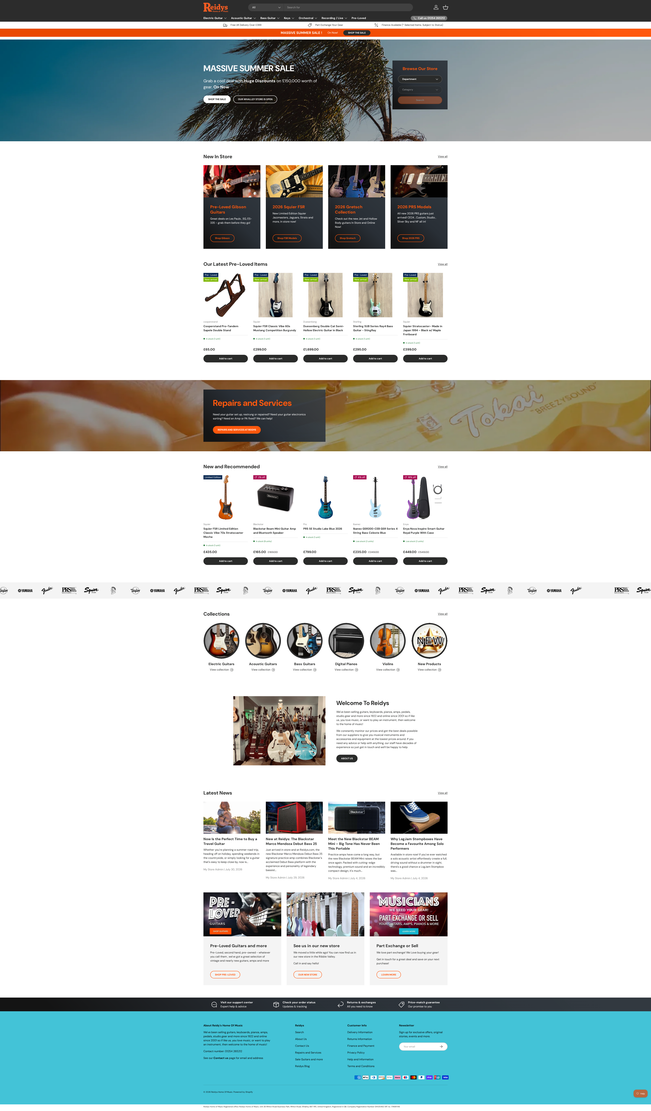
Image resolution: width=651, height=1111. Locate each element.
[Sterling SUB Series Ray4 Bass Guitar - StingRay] (375, 295)
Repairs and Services (308, 1052)
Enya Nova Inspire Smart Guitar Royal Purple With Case (424, 531)
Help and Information (360, 1059)
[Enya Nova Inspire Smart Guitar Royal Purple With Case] (425, 497)
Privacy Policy (356, 1052)
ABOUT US (347, 758)
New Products (429, 664)
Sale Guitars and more (309, 1059)
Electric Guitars (221, 664)
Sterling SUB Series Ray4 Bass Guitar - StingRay (373, 328)
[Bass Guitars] (305, 641)
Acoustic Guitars (263, 664)
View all (443, 156)
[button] (445, 7)
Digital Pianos (346, 664)
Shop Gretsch (348, 238)
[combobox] (330, 7)
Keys (287, 18)
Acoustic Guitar (241, 18)
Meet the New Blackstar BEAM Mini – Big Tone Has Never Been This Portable (354, 844)
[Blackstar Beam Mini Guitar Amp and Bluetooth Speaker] (275, 497)
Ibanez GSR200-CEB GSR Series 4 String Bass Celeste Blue (375, 531)
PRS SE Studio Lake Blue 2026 (322, 528)
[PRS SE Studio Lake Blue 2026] (325, 497)
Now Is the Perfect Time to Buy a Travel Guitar (230, 841)
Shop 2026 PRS (410, 238)
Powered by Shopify (243, 1092)
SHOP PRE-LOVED (225, 974)
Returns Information (359, 1039)
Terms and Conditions (360, 1066)
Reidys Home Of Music (222, 1092)
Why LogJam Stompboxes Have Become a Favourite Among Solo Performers (417, 844)
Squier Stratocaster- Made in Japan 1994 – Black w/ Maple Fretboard (422, 330)
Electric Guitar (213, 18)
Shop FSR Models (287, 238)
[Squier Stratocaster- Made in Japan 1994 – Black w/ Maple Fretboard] (425, 295)
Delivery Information (359, 1032)
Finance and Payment (360, 1046)
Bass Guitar (268, 18)
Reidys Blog (302, 1066)
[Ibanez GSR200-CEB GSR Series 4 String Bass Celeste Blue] (375, 497)
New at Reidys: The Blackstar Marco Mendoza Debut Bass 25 (291, 841)
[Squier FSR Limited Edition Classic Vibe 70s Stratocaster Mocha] (225, 497)
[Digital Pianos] (346, 641)
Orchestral (306, 18)
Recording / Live (332, 18)
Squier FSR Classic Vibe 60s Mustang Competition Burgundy (274, 328)
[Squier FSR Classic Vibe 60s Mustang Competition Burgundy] (275, 295)
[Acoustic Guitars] (263, 641)
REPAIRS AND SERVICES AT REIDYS (237, 429)
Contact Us (302, 1046)
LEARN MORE (388, 974)
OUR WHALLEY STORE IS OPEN (255, 99)
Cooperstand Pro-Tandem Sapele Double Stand (220, 328)
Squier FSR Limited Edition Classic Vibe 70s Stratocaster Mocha (223, 533)
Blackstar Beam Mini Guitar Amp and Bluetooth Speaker (274, 531)
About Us (301, 1039)
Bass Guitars (304, 664)
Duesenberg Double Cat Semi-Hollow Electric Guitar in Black (323, 328)
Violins (387, 664)
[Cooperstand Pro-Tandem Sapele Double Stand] (225, 295)
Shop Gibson (222, 238)
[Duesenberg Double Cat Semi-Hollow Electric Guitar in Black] (325, 295)
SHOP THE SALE (357, 32)
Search (299, 1032)
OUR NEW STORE (307, 974)
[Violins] (388, 641)
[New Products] (429, 641)
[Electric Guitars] (221, 641)
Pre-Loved (359, 18)
